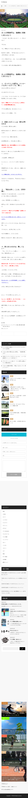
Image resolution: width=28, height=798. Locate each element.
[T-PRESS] (11, 2)
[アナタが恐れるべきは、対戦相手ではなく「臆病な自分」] (20, 334)
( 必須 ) (5, 447)
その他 (4, 514)
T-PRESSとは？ (4, 783)
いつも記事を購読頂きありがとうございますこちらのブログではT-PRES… (18, 624)
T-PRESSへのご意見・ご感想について (9, 786)
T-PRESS (13, 795)
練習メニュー (5, 562)
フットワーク (13, 324)
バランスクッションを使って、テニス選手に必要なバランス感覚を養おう (14, 362)
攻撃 (19, 324)
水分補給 (4, 559)
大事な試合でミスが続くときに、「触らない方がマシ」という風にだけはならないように (18, 388)
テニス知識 (5, 536)
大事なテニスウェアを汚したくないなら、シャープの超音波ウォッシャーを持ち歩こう (14, 357)
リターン (4, 548)
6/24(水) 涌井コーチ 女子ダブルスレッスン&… (11, 604)
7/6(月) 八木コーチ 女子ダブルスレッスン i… (18, 612)
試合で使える (7, 326)
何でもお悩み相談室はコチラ (7, 789)
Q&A (4, 511)
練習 (22, 324)
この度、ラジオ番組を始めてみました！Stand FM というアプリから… (17, 642)
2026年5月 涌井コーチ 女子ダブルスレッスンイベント (12, 587)
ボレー (4, 542)
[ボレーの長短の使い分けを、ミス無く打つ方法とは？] (7, 334)
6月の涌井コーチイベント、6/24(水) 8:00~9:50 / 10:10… (11, 606)
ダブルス (4, 528)
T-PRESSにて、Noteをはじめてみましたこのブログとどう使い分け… (18, 633)
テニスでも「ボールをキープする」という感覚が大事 (18, 405)
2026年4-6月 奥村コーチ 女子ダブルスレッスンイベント (12, 583)
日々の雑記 (5, 556)
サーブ (4, 517)
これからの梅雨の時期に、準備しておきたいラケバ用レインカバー (14, 366)
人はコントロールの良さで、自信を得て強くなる (18, 379)
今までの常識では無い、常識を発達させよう (18, 413)
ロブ (4, 551)
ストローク (5, 522)
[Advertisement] (14, 493)
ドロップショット (6, 324)
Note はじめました (14, 630)
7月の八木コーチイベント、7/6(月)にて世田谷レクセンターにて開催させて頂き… (18, 616)
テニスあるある (6, 531)
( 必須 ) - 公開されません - (9, 451)
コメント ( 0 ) (14, 434)
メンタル (4, 545)
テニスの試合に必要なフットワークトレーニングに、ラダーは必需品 (14, 348)
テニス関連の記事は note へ (16, 621)
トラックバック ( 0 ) (14, 438)
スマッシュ (5, 525)
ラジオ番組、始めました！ (16, 639)
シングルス (5, 519)
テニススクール (6, 534)
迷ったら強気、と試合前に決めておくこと (18, 422)
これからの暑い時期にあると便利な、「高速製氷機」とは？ (14, 352)
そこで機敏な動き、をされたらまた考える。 (11, 174)
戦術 (5, 5)
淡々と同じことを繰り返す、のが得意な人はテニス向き (18, 396)
